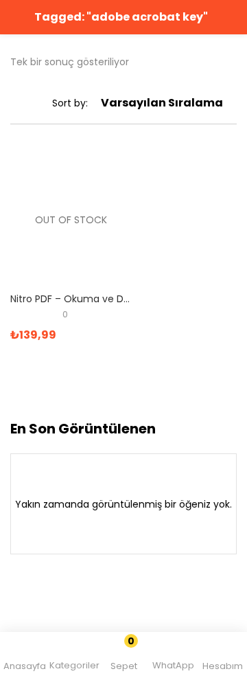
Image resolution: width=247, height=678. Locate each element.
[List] (34, 103)
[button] (124, 657)
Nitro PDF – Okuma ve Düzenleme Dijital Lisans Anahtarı (71, 299)
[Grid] (15, 103)
